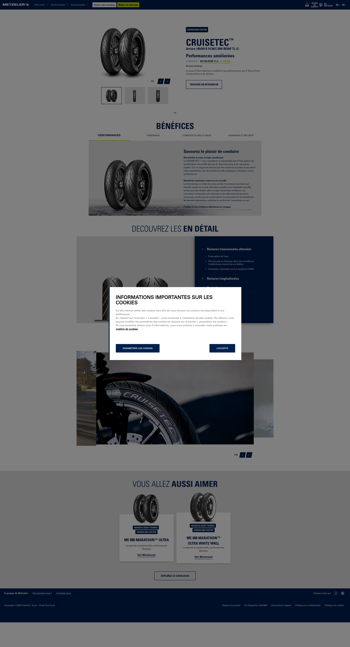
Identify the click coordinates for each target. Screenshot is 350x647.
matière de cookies (127, 329)
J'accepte (222, 348)
